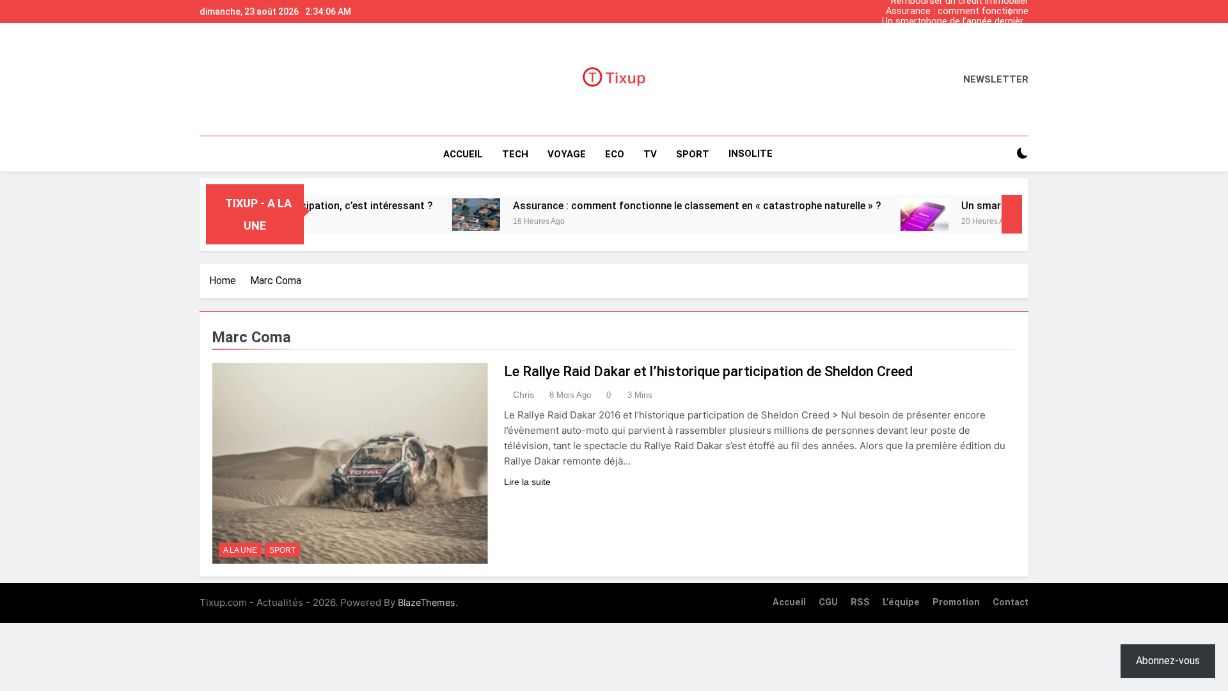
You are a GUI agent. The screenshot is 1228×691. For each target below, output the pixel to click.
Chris (523, 395)
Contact (1010, 602)
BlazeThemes (426, 602)
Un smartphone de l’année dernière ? (955, 22)
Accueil (463, 154)
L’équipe (901, 602)
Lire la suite (527, 482)
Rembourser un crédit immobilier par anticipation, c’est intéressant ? (957, 42)
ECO (614, 154)
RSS (860, 602)
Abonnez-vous (1168, 661)
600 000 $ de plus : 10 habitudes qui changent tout (960, 32)
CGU (828, 602)
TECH (515, 154)
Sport (282, 550)
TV (650, 154)
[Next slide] (1022, 8)
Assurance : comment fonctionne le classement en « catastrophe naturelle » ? (957, 11)
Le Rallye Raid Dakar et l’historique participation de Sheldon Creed (708, 371)
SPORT (692, 154)
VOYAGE (566, 154)
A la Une (240, 550)
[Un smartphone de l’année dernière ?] (899, 214)
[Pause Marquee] (1012, 214)
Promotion (956, 602)
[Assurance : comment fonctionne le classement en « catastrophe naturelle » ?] (451, 214)
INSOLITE (750, 153)
